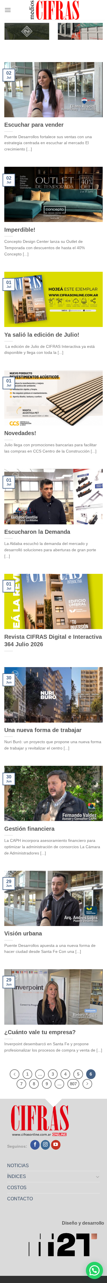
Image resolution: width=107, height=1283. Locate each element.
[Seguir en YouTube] (55, 1145)
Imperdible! (19, 230)
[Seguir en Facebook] (35, 1145)
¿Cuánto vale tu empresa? (40, 1032)
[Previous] (14, 1074)
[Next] (87, 1084)
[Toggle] (98, 1176)
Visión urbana (23, 933)
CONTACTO (20, 1198)
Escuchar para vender (34, 125)
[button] (94, 1270)
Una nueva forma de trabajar (43, 730)
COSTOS (17, 1187)
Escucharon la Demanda (37, 532)
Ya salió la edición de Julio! (41, 335)
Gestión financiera (29, 829)
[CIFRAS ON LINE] (54, 10)
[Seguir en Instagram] (45, 1145)
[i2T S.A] (66, 1246)
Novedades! (20, 433)
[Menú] (7, 10)
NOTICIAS (18, 1165)
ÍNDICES (16, 1176)
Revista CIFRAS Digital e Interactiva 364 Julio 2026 (53, 641)
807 (73, 1083)
